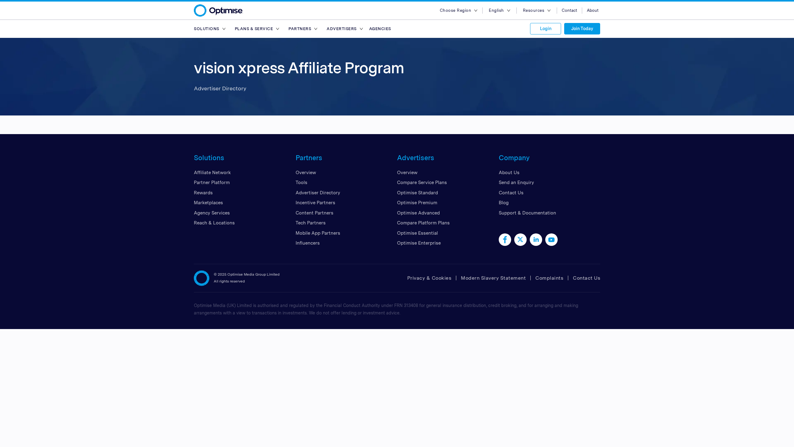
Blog (504, 202)
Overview (306, 172)
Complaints (549, 278)
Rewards (203, 193)
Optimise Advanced (418, 213)
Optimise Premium (417, 202)
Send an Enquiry (516, 182)
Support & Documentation (527, 213)
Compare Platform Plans (423, 223)
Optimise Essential (417, 233)
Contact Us (511, 193)
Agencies (380, 28)
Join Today (582, 28)
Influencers (308, 243)
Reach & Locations (214, 223)
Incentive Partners (315, 202)
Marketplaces (208, 202)
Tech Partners (311, 223)
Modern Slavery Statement (493, 278)
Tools (301, 182)
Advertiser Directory (318, 193)
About (593, 10)
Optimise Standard (417, 193)
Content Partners (314, 213)
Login (545, 28)
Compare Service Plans (422, 182)
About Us (509, 172)
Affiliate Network (212, 172)
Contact (569, 10)
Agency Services (212, 213)
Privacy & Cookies (429, 278)
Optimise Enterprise (419, 243)
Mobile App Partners (318, 233)
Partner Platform (212, 182)
